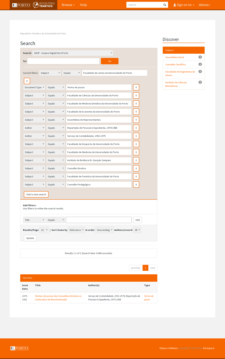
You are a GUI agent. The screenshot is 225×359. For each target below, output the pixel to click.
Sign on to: (184, 5)
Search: (27, 53)
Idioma (203, 5)
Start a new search (36, 194)
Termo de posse (148, 297)
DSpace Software (169, 348)
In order (90, 230)
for (25, 61)
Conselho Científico (175, 64)
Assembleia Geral (174, 57)
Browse (67, 5)
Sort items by (59, 230)
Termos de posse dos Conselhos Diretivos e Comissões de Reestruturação (58, 297)
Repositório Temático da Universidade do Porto (43, 33)
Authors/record (123, 230)
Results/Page (31, 230)
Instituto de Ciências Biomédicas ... (176, 84)
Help (83, 5)
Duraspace (208, 348)
